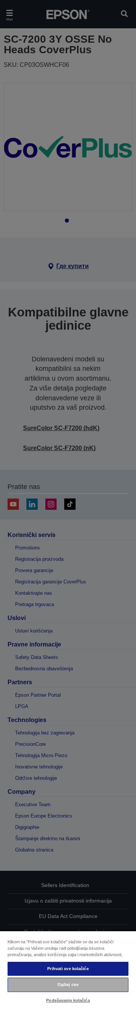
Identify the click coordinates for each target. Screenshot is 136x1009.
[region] (68, 969)
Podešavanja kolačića (68, 1000)
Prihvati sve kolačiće (67, 968)
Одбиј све (68, 984)
